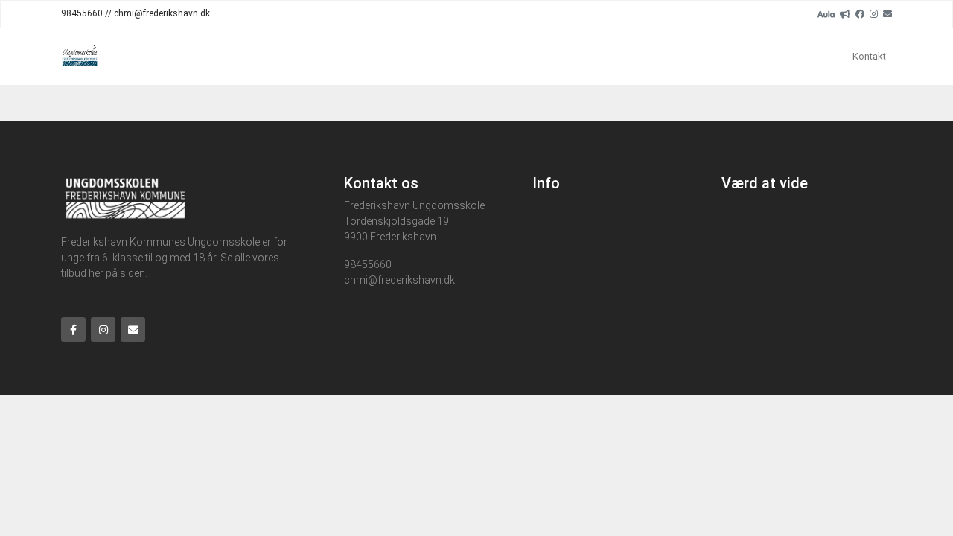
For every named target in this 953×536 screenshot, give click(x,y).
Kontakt (869, 56)
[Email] (887, 13)
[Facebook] (859, 13)
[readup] (845, 13)
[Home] (79, 56)
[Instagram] (874, 13)
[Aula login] (826, 13)
